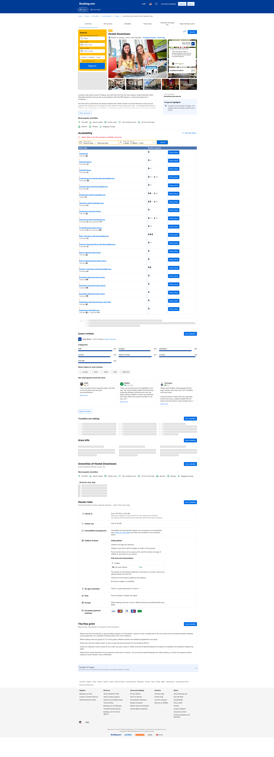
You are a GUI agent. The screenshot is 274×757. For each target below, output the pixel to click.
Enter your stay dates (122, 697)
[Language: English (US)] (150, 3)
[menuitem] (83, 9)
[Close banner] (194, 470)
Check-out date (84, 48)
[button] (92, 57)
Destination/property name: (89, 35)
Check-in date (84, 42)
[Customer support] (156, 3)
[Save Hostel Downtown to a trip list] (184, 32)
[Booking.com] (87, 4)
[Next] (194, 59)
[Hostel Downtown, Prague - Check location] (109, 37)
